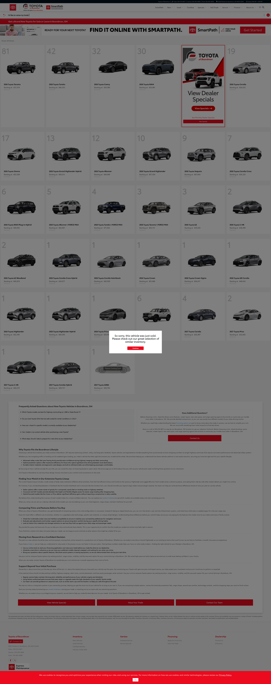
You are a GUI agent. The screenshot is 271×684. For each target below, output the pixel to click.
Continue (135, 348)
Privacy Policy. (225, 675)
